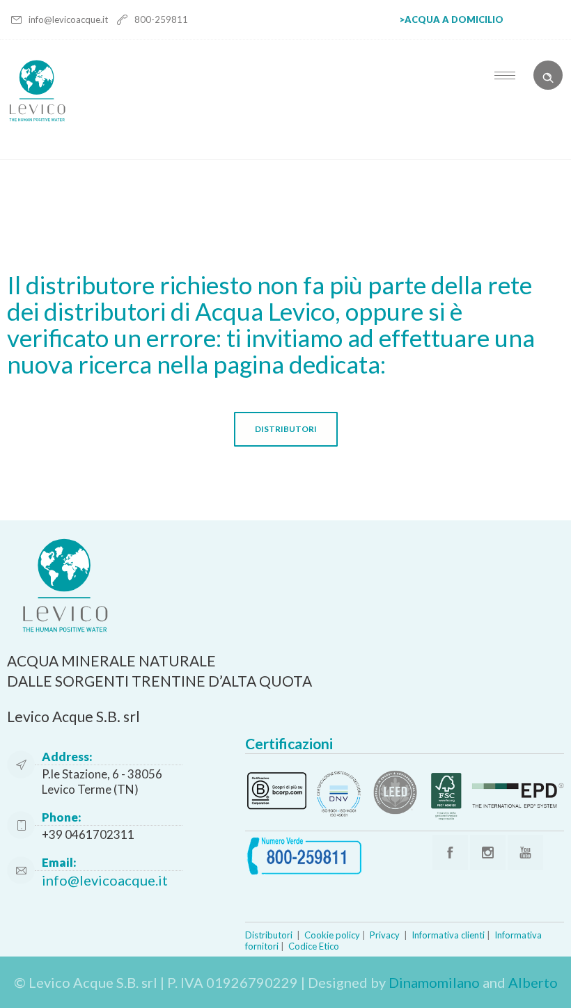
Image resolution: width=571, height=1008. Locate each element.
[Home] (37, 118)
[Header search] (548, 74)
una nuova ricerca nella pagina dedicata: (271, 350)
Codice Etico (313, 946)
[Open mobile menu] (508, 75)
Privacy (385, 935)
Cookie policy (332, 935)
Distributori (268, 935)
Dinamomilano (434, 982)
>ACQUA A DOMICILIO (451, 19)
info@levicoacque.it (69, 19)
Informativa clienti (448, 935)
